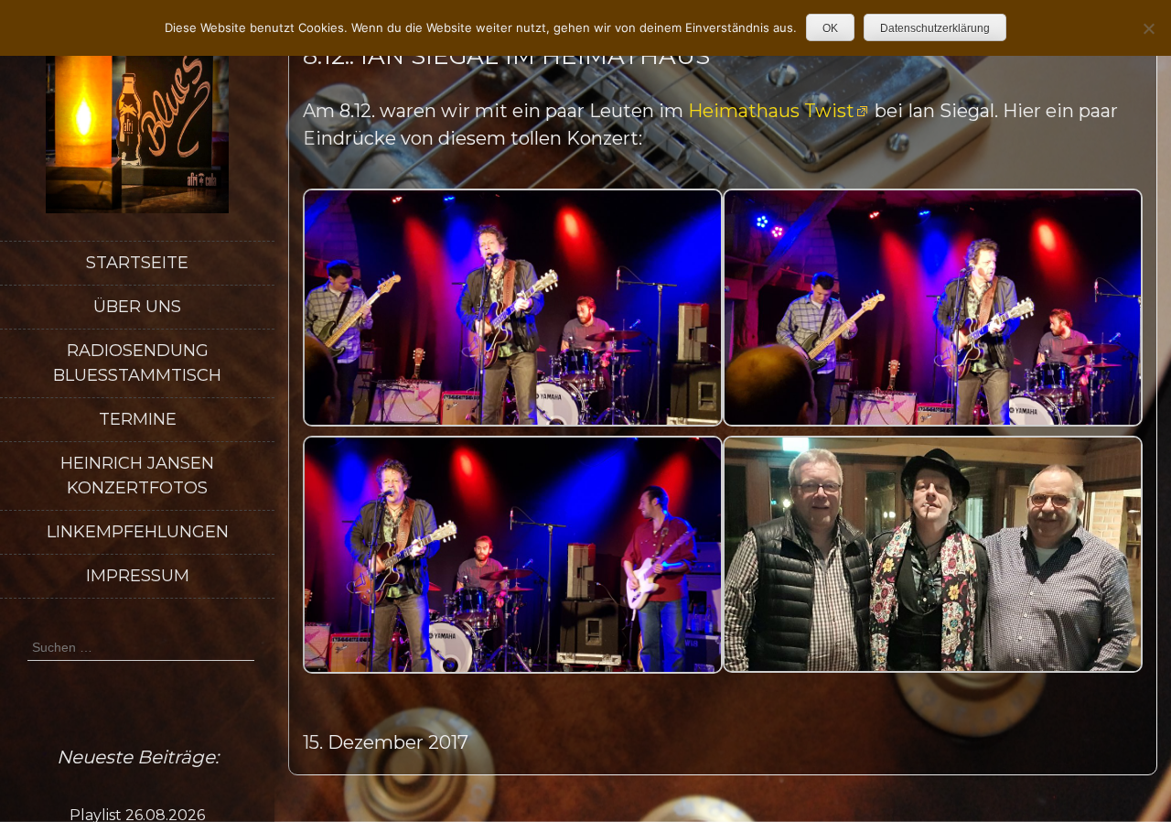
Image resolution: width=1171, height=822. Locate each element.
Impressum (137, 576)
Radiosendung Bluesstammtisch (137, 363)
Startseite (137, 263)
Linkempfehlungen (138, 532)
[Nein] (1148, 28)
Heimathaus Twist (771, 111)
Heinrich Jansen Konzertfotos (137, 475)
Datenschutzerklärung (935, 28)
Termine (138, 419)
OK (830, 28)
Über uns (137, 307)
